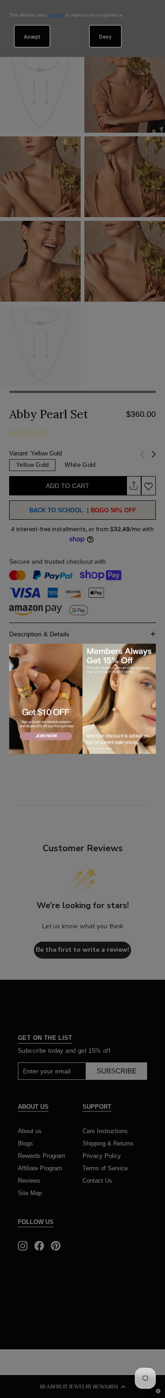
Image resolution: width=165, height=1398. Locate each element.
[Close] (147, 652)
